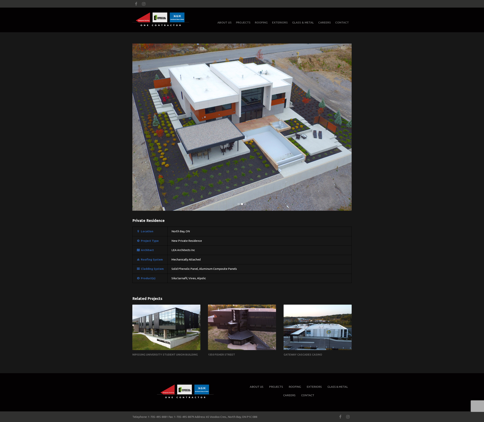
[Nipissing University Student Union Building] (166, 327)
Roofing (261, 22)
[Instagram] (143, 4)
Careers (324, 22)
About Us (224, 22)
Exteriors (280, 22)
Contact (342, 22)
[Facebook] (136, 4)
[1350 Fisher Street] (242, 327)
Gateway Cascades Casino (303, 354)
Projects (243, 22)
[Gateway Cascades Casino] (318, 327)
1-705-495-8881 (158, 416)
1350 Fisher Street (221, 354)
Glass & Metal (303, 22)
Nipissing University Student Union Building (165, 354)
